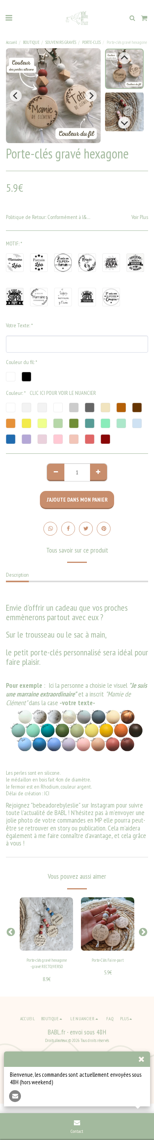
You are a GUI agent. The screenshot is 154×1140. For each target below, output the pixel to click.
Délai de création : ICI (27, 793)
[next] (91, 96)
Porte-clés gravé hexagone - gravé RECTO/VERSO (46, 963)
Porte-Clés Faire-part (108, 960)
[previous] (16, 96)
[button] (8, 18)
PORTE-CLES (91, 42)
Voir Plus (139, 217)
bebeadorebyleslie (56, 805)
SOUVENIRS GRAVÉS (60, 42)
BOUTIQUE (31, 42)
